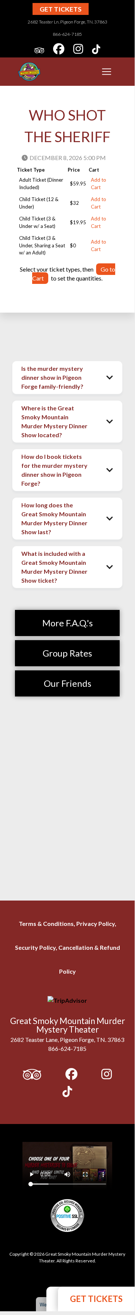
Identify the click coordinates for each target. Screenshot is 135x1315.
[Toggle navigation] (106, 72)
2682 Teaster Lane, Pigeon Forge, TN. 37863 (67, 1039)
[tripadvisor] (39, 50)
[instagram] (78, 50)
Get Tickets (61, 9)
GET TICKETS (96, 1299)
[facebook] (58, 50)
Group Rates (67, 653)
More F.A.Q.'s (67, 622)
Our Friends (67, 683)
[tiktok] (96, 50)
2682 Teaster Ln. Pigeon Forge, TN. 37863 (67, 22)
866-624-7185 (67, 34)
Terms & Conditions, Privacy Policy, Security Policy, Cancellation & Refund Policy (67, 947)
